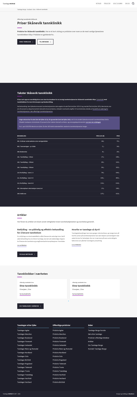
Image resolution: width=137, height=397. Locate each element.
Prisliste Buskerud (59, 338)
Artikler (98, 3)
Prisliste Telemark (59, 364)
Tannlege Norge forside (97, 330)
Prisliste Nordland (59, 352)
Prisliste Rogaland (59, 360)
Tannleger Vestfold (24, 378)
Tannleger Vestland (24, 382)
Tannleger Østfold (24, 360)
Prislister (107, 3)
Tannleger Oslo (22, 356)
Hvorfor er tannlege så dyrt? (86, 229)
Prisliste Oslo (58, 356)
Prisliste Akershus (59, 334)
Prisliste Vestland (59, 378)
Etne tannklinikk (29, 285)
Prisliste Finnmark (59, 341)
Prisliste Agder (58, 330)
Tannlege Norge (21, 9)
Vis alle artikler (26, 254)
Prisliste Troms (58, 367)
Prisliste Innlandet (59, 345)
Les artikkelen (22, 245)
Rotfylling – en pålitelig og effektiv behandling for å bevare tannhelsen (40, 231)
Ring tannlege (25, 42)
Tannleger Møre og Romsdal (27, 349)
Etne (34, 9)
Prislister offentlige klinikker (98, 338)
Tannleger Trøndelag (25, 375)
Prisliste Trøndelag (60, 371)
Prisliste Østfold (59, 382)
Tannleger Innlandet (24, 345)
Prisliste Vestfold (59, 375)
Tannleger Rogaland (24, 364)
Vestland (29, 9)
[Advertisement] (68, 69)
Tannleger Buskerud (24, 338)
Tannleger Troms (23, 371)
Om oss (127, 3)
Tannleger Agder (23, 330)
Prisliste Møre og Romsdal (62, 349)
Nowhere (131, 394)
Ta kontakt (100, 100)
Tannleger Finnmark (24, 341)
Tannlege (9, 4)
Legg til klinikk (117, 3)
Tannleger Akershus (24, 334)
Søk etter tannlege (95, 334)
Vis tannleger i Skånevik (29, 306)
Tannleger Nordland (24, 352)
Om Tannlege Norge (95, 345)
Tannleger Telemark (24, 367)
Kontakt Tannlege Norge (97, 349)
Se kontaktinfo (25, 294)
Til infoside (44, 42)
